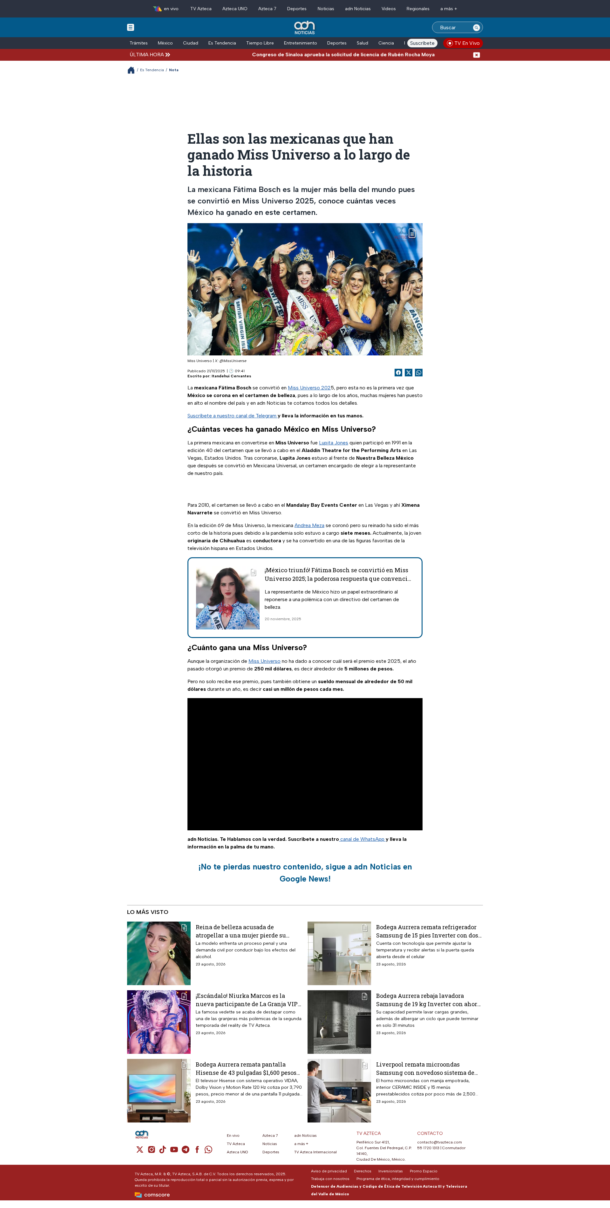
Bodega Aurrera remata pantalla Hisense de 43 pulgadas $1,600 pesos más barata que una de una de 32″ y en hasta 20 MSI (249, 1068)
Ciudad (190, 43)
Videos (389, 8)
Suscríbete (422, 43)
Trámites (139, 43)
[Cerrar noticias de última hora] (476, 54)
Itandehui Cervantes (231, 376)
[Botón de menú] (130, 27)
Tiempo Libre (260, 43)
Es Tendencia (222, 43)
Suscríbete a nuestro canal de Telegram (232, 416)
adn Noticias (358, 8)
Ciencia (386, 43)
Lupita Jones (333, 443)
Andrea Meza (309, 525)
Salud (362, 43)
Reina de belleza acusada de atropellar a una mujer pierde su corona (241, 931)
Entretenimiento (300, 43)
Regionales (418, 8)
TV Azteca (201, 8)
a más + (448, 8)
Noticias (326, 8)
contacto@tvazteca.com (439, 1142)
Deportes (297, 8)
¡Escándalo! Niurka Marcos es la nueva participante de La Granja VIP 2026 (247, 999)
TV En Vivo (467, 43)
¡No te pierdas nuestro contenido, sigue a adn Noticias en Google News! (305, 872)
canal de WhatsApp (362, 839)
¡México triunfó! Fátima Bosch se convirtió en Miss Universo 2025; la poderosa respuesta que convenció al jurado (338, 578)
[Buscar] (476, 27)
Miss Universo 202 (309, 388)
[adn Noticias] (305, 28)
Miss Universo (264, 661)
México (165, 43)
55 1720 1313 (428, 1148)
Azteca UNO (234, 8)
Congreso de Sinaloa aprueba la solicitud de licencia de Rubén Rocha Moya (311, 54)
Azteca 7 (267, 8)
